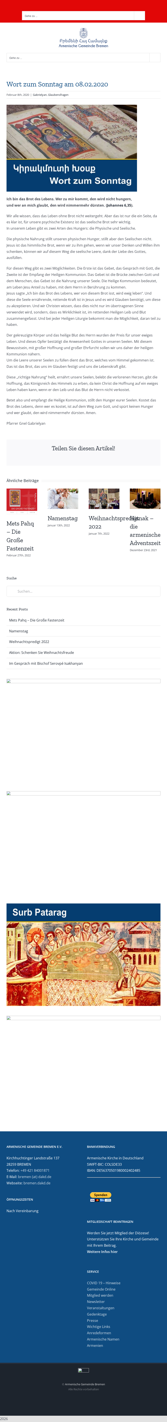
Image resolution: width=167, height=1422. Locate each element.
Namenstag (63, 518)
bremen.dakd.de (36, 1183)
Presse (92, 1320)
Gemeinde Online (101, 1289)
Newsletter (96, 1301)
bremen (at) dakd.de (34, 1176)
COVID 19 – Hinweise (103, 1283)
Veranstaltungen (100, 1308)
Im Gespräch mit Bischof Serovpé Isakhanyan (46, 663)
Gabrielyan (40, 95)
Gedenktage (97, 1314)
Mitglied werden (100, 1295)
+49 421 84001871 (35, 1170)
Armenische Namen (103, 1339)
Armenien (95, 1345)
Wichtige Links (98, 1326)
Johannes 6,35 (119, 205)
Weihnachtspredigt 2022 (29, 641)
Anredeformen (99, 1333)
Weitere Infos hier (102, 1251)
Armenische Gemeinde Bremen (85, 1384)
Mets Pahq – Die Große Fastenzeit (36, 620)
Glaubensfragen (58, 95)
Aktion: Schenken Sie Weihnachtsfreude (41, 652)
